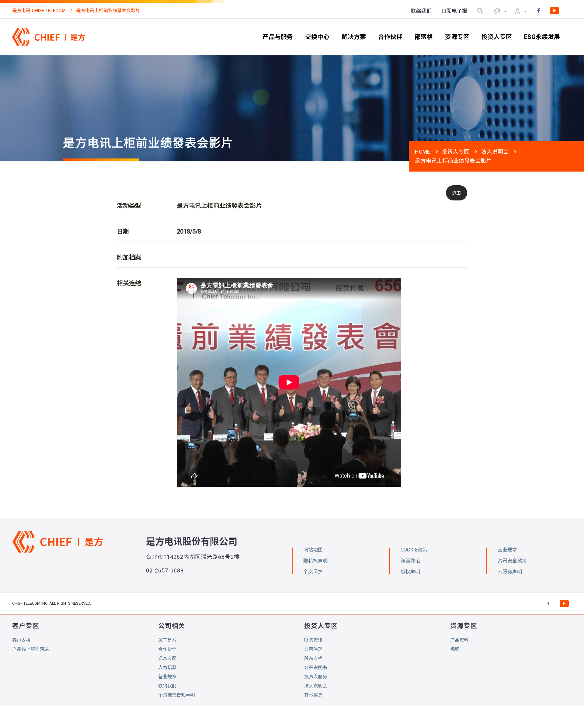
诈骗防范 (410, 561)
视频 (454, 649)
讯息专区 (167, 658)
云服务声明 (510, 572)
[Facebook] (538, 10)
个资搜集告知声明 (176, 695)
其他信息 (313, 695)
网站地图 (313, 550)
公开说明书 (315, 667)
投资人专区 (455, 151)
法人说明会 (495, 151)
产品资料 (459, 640)
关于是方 (167, 640)
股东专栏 (313, 658)
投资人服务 (315, 677)
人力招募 (167, 667)
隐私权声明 (315, 561)
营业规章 (167, 677)
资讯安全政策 (512, 561)
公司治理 (313, 649)
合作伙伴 (167, 649)
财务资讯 (313, 640)
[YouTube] (554, 10)
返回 (456, 193)
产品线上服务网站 (30, 649)
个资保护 (313, 572)
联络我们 (167, 686)
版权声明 (410, 572)
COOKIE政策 (414, 550)
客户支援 (21, 640)
